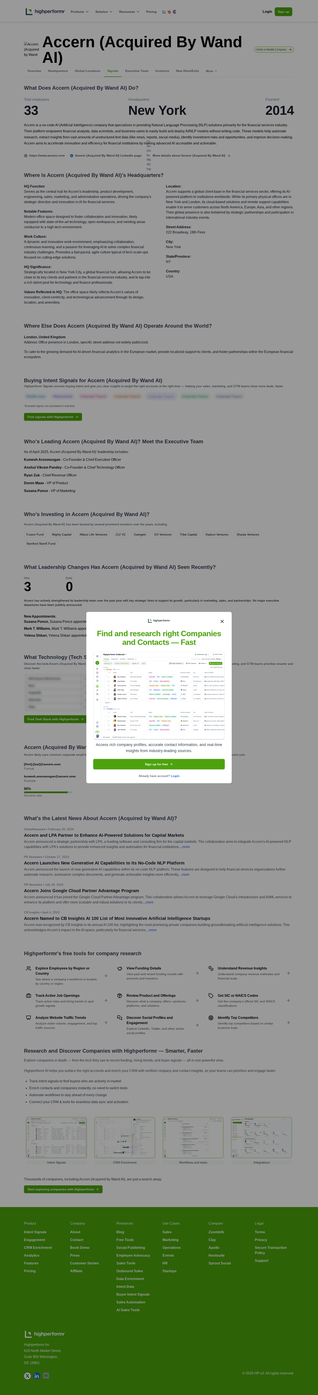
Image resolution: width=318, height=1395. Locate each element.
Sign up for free (156, 764)
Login (175, 775)
